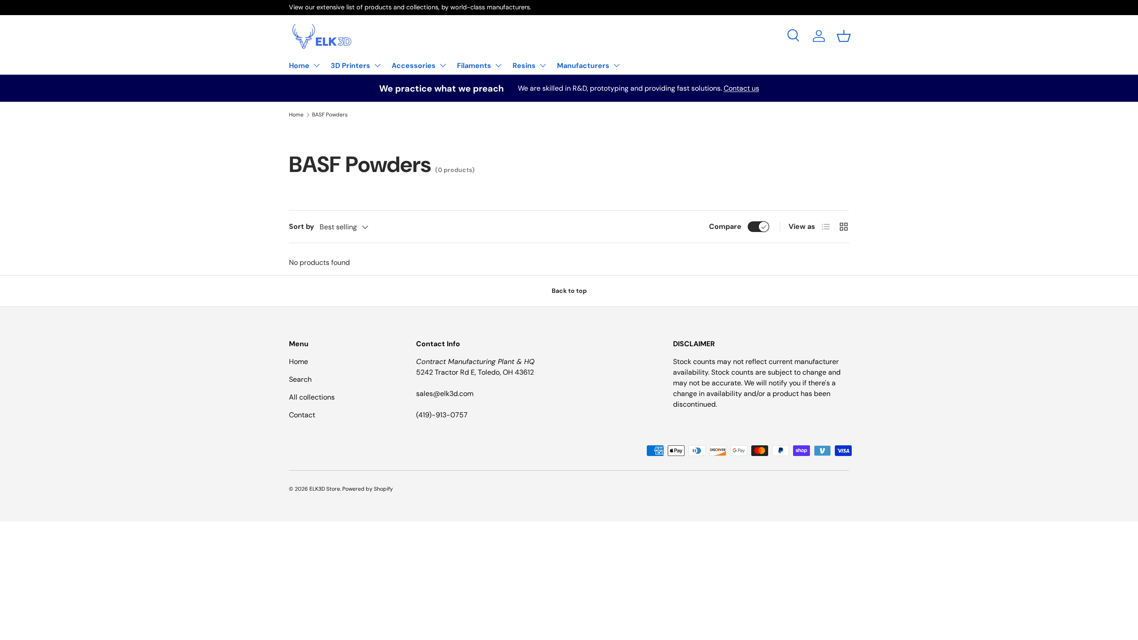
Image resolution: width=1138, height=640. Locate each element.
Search (300, 379)
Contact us (741, 88)
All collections (312, 397)
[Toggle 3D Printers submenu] (377, 65)
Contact (302, 415)
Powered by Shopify (367, 488)
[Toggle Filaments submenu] (498, 65)
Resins (524, 65)
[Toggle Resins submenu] (542, 65)
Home (299, 65)
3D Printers (350, 65)
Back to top (569, 291)
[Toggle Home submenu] (316, 65)
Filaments (474, 65)
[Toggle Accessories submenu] (442, 65)
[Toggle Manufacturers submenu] (616, 65)
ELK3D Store (324, 488)
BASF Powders (330, 114)
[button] (844, 36)
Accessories (414, 65)
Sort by (301, 226)
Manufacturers (583, 65)
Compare (725, 226)
